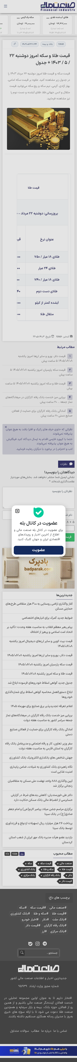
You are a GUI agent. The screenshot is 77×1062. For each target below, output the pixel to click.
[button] (17, 511)
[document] (38, 531)
